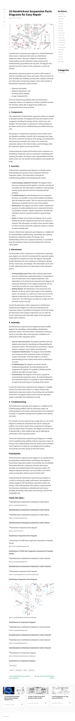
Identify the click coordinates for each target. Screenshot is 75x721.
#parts (25, 670)
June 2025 (60, 23)
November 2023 (61, 42)
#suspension (31, 670)
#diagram (12, 670)
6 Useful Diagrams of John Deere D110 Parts (60, 697)
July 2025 (60, 21)
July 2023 (60, 52)
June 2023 (60, 54)
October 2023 (61, 45)
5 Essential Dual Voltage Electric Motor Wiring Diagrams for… (11, 698)
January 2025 (61, 35)
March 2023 (60, 61)
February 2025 (61, 33)
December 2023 (61, 40)
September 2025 (62, 16)
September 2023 (62, 47)
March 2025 (60, 30)
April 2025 (60, 28)
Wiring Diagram (13, 665)
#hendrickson (19, 670)
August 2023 (61, 49)
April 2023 (60, 59)
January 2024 (61, 38)
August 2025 (61, 18)
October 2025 (61, 14)
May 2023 (60, 57)
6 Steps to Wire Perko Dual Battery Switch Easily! (36, 697)
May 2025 (60, 26)
